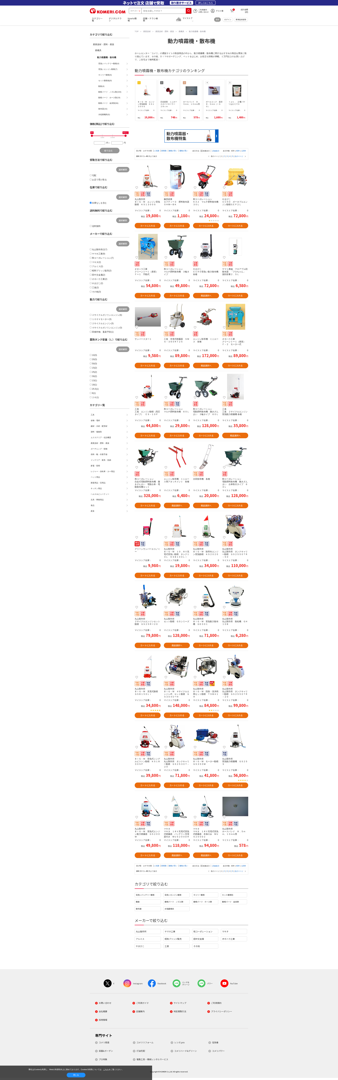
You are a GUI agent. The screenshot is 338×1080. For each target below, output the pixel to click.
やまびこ (140, 946)
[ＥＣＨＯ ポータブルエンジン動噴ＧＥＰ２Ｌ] (235, 177)
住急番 (215, 1042)
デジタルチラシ (115, 19)
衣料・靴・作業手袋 (99, 454)
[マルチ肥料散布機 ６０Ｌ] (177, 387)
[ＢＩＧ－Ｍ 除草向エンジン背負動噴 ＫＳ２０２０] (206, 527)
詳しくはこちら (205, 2)
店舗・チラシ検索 (150, 19)
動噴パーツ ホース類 (202, 901)
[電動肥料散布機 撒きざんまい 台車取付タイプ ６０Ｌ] (235, 457)
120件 (243, 151)
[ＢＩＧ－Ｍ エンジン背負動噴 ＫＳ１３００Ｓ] (148, 177)
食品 (92, 505)
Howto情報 (132, 19)
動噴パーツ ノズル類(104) (109, 92)
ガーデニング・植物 (99, 449)
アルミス (140, 938)
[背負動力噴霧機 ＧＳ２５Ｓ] (235, 736)
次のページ (239, 156)
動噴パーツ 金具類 (230, 901)
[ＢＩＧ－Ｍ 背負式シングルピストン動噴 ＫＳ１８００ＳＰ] (148, 736)
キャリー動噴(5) (105, 75)
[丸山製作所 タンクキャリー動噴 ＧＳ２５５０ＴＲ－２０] (235, 666)
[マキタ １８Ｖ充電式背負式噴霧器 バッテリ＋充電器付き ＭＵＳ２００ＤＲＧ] (177, 806)
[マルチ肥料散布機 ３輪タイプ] (177, 247)
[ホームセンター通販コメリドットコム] (107, 12)
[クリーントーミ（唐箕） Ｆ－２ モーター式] (235, 317)
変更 (217, 19)
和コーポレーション (202, 931)
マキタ (225, 931)
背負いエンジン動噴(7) (107, 69)
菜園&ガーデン (106, 1051)
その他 (196, 946)
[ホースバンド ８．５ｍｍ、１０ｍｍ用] (235, 806)
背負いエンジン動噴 (173, 894)
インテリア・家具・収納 (101, 460)
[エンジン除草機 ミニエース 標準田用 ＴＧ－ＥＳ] (206, 317)
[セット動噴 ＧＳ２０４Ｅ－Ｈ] (177, 596)
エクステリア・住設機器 (101, 437)
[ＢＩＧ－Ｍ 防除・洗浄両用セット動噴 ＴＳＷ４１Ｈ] (206, 666)
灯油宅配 (141, 1051)
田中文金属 (198, 938)
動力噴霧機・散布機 (106, 57)
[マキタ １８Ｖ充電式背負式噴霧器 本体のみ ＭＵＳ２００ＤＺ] (206, 806)
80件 (238, 151)
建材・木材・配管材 (99, 426)
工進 (167, 946)
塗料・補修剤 (96, 432)
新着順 (164, 151)
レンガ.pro (179, 1042)
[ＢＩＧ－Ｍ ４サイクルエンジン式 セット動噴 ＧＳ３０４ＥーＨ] (177, 666)
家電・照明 (95, 466)
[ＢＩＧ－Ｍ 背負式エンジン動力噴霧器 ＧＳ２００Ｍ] (148, 806)
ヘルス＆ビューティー (100, 494)
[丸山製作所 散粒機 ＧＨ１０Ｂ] (235, 596)
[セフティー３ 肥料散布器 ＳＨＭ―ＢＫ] (177, 177)
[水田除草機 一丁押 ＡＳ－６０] (206, 457)
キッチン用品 (96, 488)
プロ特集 (103, 1059)
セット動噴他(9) (105, 80)
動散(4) (101, 86)
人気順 (157, 151)
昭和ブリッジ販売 (173, 938)
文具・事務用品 (97, 500)
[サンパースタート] (148, 317)
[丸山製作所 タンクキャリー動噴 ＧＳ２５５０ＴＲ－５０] (235, 527)
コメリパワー (218, 1051)
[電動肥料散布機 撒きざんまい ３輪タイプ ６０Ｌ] (206, 387)
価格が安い (173, 151)
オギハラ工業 (228, 938)
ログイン (227, 19)
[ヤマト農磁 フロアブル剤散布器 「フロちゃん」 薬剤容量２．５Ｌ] (235, 247)
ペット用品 (95, 477)
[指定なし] (126, 136)
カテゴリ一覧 (97, 19)
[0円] (92, 136)
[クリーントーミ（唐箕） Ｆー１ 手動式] (148, 247)
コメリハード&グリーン (185, 1051)
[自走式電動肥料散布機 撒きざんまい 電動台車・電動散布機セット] (148, 457)
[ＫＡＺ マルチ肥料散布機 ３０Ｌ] (206, 177)
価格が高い (183, 151)
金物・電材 (95, 420)
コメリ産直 (104, 1042)
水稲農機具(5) (104, 114)
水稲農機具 (169, 908)
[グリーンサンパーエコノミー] (148, 527)
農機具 (98, 50)
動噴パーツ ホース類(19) (109, 98)
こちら (106, 1069)
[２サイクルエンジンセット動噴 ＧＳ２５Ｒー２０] (148, 596)
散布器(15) (102, 109)
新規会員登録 (241, 19)
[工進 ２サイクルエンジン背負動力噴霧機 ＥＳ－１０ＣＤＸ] (235, 387)
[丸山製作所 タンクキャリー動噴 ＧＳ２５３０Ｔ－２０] (177, 736)
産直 (92, 511)
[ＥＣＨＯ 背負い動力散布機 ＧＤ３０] (206, 247)
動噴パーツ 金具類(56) (108, 103)
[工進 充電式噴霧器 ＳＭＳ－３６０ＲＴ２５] (177, 317)
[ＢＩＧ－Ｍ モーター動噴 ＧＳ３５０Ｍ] (206, 736)
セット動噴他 (227, 894)
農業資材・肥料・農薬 (103, 44)
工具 (92, 415)
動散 (138, 901)
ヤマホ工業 (170, 931)
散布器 (138, 908)
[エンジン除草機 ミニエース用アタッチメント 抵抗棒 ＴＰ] (177, 457)
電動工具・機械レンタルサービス (152, 1059)
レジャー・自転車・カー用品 (103, 471)
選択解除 (123, 169)
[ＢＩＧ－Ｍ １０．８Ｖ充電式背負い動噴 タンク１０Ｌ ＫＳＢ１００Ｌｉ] (177, 527)
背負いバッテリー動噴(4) (108, 63)
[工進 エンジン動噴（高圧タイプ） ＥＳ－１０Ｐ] (148, 387)
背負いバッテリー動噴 (145, 894)
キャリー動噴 (199, 894)
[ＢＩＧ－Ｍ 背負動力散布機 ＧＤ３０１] (206, 596)
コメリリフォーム (145, 1042)
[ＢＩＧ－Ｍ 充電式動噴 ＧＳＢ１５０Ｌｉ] (148, 666)
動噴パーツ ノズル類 (174, 901)
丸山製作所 (141, 931)
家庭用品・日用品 (98, 483)
